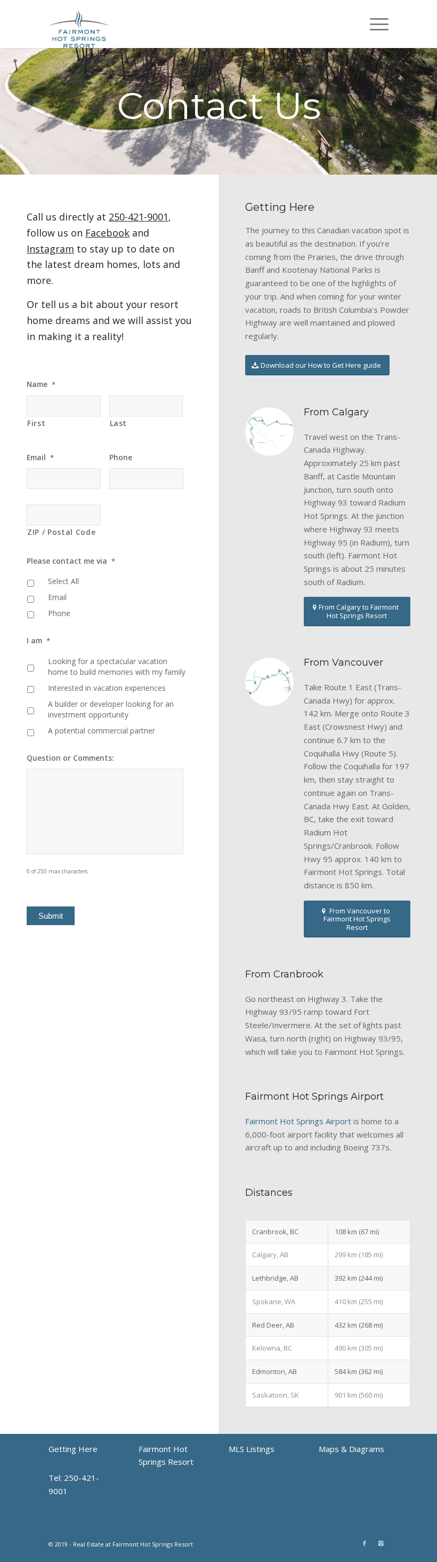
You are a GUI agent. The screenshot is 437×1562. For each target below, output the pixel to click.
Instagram (50, 248)
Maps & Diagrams (351, 1448)
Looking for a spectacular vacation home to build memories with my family (116, 666)
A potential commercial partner (101, 730)
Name (41, 384)
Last (118, 423)
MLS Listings (251, 1448)
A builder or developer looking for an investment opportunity (111, 709)
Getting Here (73, 1448)
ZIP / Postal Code (61, 532)
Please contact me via (71, 561)
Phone (120, 457)
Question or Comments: (70, 758)
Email (40, 457)
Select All (63, 581)
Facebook (107, 232)
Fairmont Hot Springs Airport (298, 1121)
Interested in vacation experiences (107, 688)
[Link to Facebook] (365, 1543)
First (36, 423)
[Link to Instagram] (381, 1543)
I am (38, 640)
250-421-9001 (138, 216)
